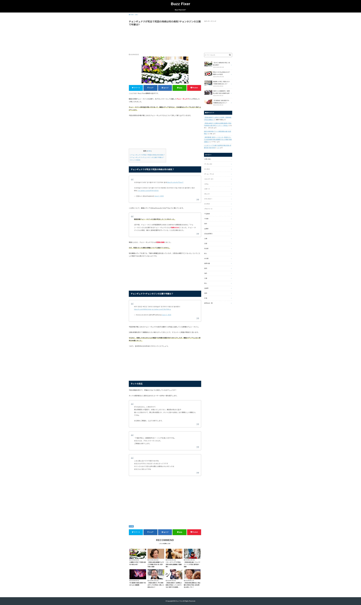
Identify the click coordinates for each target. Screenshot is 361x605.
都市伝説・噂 (208, 303)
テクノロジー (208, 199)
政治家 (206, 248)
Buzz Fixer (180, 4)
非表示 (149, 151)
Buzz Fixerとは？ (180, 10)
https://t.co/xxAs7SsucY (175, 182)
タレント (207, 194)
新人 (205, 253)
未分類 (206, 258)
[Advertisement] (165, 40)
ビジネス (207, 204)
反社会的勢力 (208, 233)
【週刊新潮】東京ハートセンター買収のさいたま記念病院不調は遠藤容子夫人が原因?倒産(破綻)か (218, 140)
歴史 (205, 268)
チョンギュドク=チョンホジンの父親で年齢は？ (147, 157)
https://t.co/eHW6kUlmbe (142, 309)
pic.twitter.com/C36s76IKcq (161, 309)
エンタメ (207, 169)
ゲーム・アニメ (209, 174)
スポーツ (207, 189)
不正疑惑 (207, 213)
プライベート (208, 209)
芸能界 (206, 288)
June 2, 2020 (159, 196)
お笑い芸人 (207, 159)
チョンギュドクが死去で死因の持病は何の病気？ (147, 155)
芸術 (205, 293)
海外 (205, 273)
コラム (206, 184)
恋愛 (205, 243)
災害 (205, 278)
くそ (218, 147)
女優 (205, 238)
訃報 (132, 526)
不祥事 (206, 218)
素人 (205, 283)
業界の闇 (207, 263)
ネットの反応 (135, 160)
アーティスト (208, 164)
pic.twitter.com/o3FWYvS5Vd (148, 190)
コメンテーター (209, 179)
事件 (205, 223)
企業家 (206, 228)
